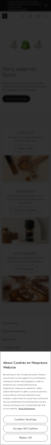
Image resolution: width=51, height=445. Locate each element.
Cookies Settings (25, 419)
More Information (26, 408)
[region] (25, 398)
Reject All (25, 437)
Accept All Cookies (25, 428)
